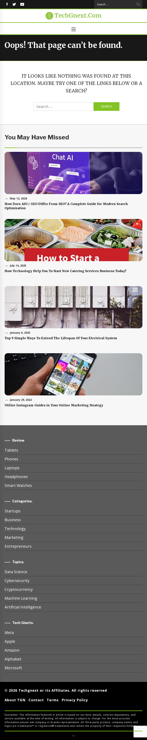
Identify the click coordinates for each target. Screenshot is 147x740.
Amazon (12, 650)
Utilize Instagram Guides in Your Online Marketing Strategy (54, 405)
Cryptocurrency (19, 589)
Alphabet (13, 659)
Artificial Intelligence (23, 607)
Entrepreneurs (18, 546)
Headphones (16, 476)
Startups (12, 511)
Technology (15, 528)
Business (13, 519)
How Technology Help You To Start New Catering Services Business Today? (65, 271)
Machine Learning (21, 598)
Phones (11, 459)
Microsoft (13, 667)
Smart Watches (18, 485)
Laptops (12, 467)
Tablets (11, 450)
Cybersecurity (17, 580)
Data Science (16, 571)
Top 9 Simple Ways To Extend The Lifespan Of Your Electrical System (61, 338)
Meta (9, 632)
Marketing (14, 537)
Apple (10, 641)
